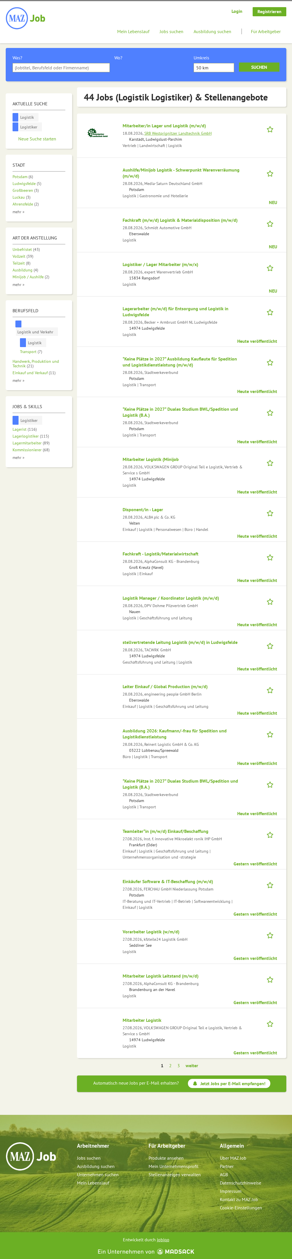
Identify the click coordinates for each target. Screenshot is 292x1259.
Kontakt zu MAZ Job (239, 1199)
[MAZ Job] (26, 18)
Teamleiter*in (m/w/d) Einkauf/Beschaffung (165, 831)
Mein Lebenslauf (133, 31)
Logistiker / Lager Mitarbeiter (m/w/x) (160, 264)
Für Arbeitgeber (266, 31)
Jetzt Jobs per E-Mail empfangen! (232, 1083)
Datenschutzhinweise (240, 1183)
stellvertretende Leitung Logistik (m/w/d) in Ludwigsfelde (180, 642)
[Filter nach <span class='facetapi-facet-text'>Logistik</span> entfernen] (16, 117)
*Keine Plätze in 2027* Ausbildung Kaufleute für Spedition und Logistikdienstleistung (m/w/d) (180, 362)
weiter (192, 1065)
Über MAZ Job (233, 1158)
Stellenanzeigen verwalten (175, 1174)
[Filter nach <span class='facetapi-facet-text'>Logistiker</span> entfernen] (16, 126)
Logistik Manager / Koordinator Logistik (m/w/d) (171, 598)
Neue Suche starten (37, 139)
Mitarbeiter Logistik (142, 1020)
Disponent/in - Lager (143, 509)
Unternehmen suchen (98, 1174)
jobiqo (163, 1239)
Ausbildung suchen (212, 31)
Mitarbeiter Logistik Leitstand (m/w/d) (160, 976)
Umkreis (201, 58)
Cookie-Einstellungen (241, 1207)
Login (237, 11)
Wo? (118, 58)
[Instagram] (19, 1183)
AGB (224, 1174)
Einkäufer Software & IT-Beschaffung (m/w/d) (168, 881)
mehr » (19, 211)
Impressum (231, 1191)
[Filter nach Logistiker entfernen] (16, 420)
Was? (17, 58)
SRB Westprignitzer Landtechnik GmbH (178, 133)
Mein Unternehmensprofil (173, 1166)
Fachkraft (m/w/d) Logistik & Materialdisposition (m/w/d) (180, 220)
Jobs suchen (171, 31)
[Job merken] (272, 128)
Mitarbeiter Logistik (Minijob (151, 459)
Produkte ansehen (166, 1158)
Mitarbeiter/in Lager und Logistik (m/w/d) (164, 125)
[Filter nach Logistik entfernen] (23, 342)
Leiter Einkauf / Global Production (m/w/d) (165, 686)
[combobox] (61, 67)
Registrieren (269, 11)
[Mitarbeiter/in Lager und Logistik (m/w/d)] (97, 132)
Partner (227, 1166)
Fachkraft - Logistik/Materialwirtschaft (160, 554)
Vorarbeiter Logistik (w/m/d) (151, 931)
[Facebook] (10, 1183)
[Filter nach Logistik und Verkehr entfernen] (18, 324)
